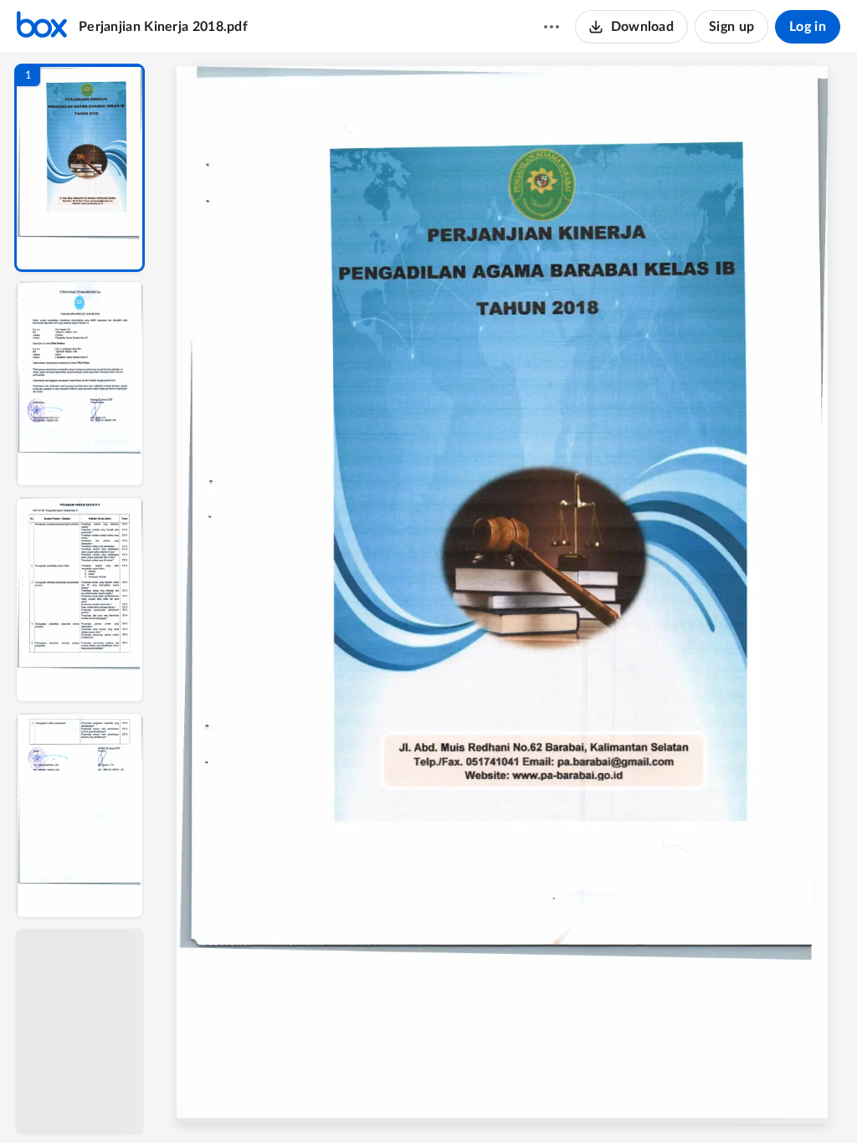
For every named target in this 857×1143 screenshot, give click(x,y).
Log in (807, 26)
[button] (79, 167)
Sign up (731, 26)
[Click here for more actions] (551, 27)
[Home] (42, 27)
